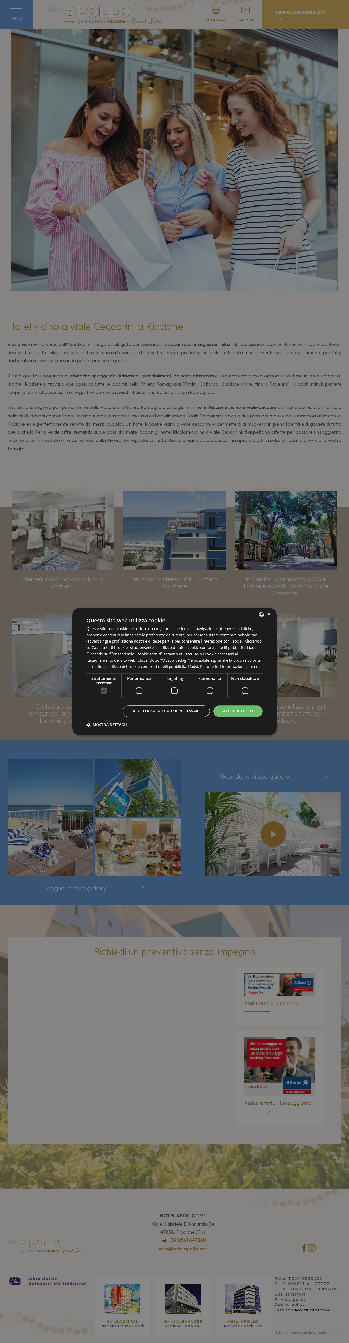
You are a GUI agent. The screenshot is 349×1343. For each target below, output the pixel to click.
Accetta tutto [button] (238, 710)
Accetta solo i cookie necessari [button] (166, 710)
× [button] (268, 614)
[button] (106, 725)
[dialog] (174, 671)
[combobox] (261, 614)
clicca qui (254, 666)
